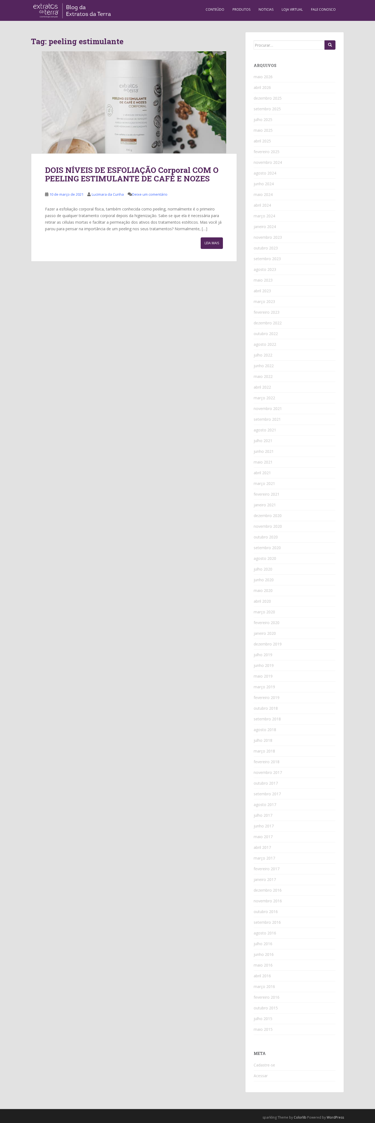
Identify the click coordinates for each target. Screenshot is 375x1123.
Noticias (266, 9)
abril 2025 (262, 141)
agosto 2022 (265, 344)
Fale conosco (323, 9)
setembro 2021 (267, 419)
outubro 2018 (266, 708)
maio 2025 (263, 130)
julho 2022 (263, 355)
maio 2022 (263, 376)
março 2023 (264, 301)
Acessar (261, 1075)
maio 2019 (263, 676)
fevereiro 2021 (266, 494)
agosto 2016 (265, 933)
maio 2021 (263, 462)
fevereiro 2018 (266, 761)
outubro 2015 (266, 1007)
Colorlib (300, 1117)
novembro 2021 (268, 408)
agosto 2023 (265, 269)
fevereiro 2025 (266, 151)
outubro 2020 (266, 537)
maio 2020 (263, 590)
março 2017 (264, 858)
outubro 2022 (266, 333)
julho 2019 (263, 654)
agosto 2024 (265, 173)
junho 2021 (264, 451)
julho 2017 (263, 815)
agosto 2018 (265, 729)
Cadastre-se (264, 1065)
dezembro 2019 (268, 644)
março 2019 (264, 686)
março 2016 (264, 986)
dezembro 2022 (268, 322)
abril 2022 (262, 387)
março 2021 (264, 483)
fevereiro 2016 (266, 997)
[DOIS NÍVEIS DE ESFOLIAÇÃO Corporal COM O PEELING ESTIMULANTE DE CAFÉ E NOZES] (134, 102)
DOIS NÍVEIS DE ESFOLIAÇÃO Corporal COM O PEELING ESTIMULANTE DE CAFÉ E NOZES (132, 174)
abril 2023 (262, 290)
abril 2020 (262, 601)
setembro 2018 (267, 718)
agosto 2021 (265, 430)
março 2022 (264, 397)
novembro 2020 (268, 526)
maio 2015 (263, 1029)
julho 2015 (263, 1018)
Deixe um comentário (149, 194)
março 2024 (264, 215)
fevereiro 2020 (266, 622)
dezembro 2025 (268, 98)
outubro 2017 (266, 783)
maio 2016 (263, 965)
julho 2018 (263, 740)
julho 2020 (263, 569)
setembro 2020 (267, 547)
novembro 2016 (268, 900)
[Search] (329, 45)
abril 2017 (262, 847)
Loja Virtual (292, 9)
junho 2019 (264, 665)
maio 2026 (263, 76)
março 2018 (264, 751)
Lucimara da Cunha (108, 194)
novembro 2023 (268, 237)
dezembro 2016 (268, 890)
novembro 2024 (268, 162)
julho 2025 (263, 119)
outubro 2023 (266, 248)
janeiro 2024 (265, 226)
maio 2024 (263, 194)
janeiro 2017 (265, 879)
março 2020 (264, 611)
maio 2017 (263, 836)
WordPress (335, 1117)
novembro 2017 (268, 772)
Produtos (241, 9)
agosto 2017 (265, 804)
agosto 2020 (265, 558)
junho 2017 (264, 826)
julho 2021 (263, 440)
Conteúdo (215, 9)
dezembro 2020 (268, 515)
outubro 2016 (266, 911)
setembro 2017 (267, 793)
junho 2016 (264, 954)
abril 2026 (262, 87)
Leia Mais (212, 243)
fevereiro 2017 (266, 868)
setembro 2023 (267, 258)
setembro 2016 (267, 922)
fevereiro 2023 (266, 312)
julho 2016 (263, 943)
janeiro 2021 (265, 504)
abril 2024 (262, 205)
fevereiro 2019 (266, 697)
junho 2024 (264, 183)
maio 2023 (263, 280)
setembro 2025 (267, 108)
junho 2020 (264, 579)
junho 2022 (264, 365)
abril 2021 (262, 472)
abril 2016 (262, 975)
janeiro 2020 (265, 633)
